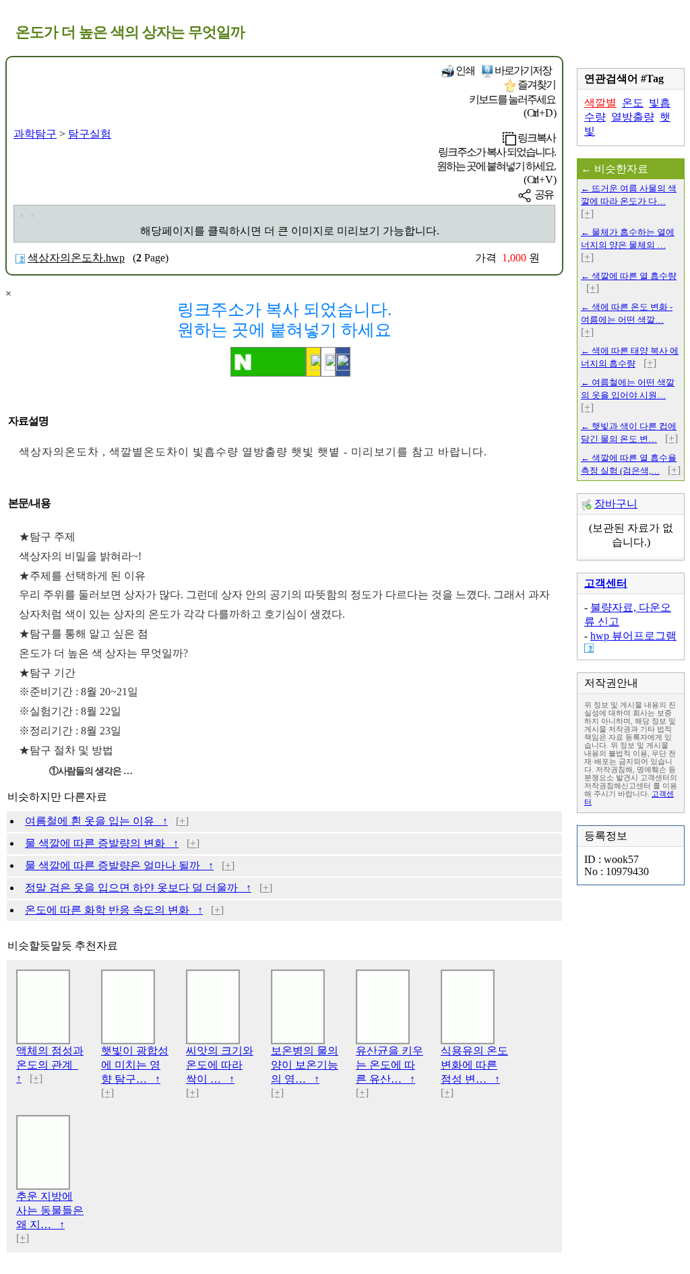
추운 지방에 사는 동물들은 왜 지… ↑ (50, 1210)
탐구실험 (89, 133)
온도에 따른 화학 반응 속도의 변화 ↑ (114, 910)
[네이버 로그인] (268, 362)
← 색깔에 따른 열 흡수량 (629, 276)
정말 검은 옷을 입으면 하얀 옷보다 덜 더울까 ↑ (138, 887)
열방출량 (632, 117)
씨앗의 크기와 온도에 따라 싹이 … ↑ (219, 1065)
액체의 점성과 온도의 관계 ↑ (50, 1064)
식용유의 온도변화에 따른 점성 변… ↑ (474, 1065)
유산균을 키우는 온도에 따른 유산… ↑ (389, 1065)
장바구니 (615, 503)
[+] (182, 821)
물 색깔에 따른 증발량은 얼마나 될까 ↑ (119, 865)
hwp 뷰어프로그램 (633, 635)
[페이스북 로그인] (343, 362)
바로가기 (522, 70)
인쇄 (464, 70)
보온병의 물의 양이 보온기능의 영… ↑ (304, 1065)
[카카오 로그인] (313, 362)
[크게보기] (21, 215)
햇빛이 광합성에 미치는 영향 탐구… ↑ (134, 1065)
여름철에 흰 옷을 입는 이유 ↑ (96, 821)
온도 (633, 102)
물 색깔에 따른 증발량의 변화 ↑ (102, 843)
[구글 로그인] (328, 362)
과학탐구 (35, 133)
